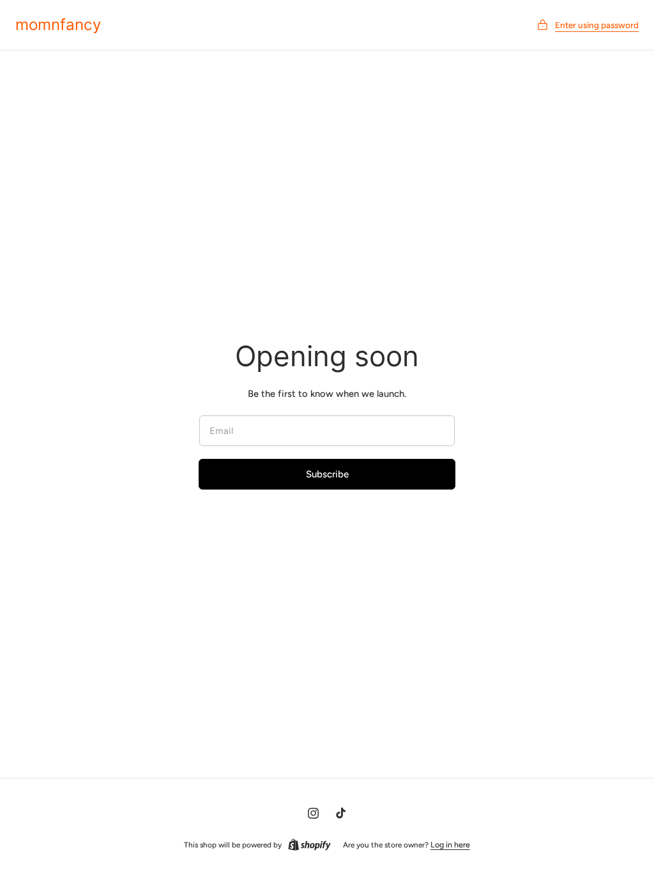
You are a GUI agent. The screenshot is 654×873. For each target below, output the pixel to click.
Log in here (450, 844)
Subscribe (327, 474)
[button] (587, 25)
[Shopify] (309, 844)
